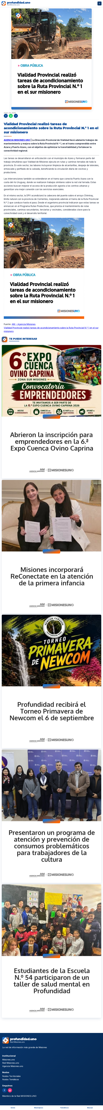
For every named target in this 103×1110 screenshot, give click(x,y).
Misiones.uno (8, 1059)
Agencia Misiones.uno (12, 1066)
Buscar (90, 1108)
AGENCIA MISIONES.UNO (17, 140)
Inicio (13, 1108)
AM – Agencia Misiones (23, 324)
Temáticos (64, 1108)
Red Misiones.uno (10, 1063)
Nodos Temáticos (10, 1079)
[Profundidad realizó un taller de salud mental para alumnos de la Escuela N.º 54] (51, 951)
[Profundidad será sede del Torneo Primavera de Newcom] (51, 681)
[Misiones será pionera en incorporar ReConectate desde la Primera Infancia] (51, 546)
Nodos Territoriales (11, 1076)
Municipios (38, 1108)
